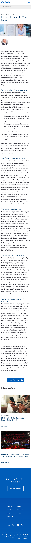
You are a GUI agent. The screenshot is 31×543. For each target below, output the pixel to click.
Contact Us (10, 516)
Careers (19, 513)
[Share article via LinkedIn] (18, 380)
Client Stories (20, 510)
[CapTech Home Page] (5, 2)
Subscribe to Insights (15, 488)
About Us (9, 506)
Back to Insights (7, 6)
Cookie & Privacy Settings (25, 536)
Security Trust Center (19, 536)
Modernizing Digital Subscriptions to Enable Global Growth (14, 419)
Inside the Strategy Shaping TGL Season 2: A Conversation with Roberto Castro (15, 455)
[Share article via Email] (22, 380)
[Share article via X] (14, 380)
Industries (10, 510)
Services (19, 506)
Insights (9, 513)
